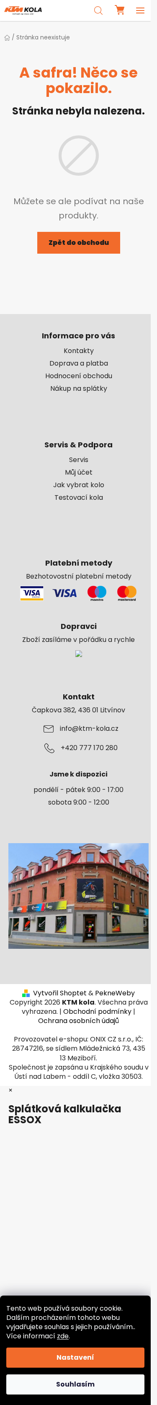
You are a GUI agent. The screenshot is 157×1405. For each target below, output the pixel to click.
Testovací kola (78, 497)
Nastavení (75, 1357)
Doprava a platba (78, 363)
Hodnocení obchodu (78, 376)
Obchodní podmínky (97, 1011)
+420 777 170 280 (89, 748)
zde (63, 1336)
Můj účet (79, 472)
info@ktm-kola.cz (89, 728)
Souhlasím (75, 1384)
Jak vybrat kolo (78, 485)
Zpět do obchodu (79, 242)
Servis (78, 460)
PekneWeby (115, 993)
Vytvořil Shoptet (60, 993)
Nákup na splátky (78, 388)
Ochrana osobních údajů (78, 1021)
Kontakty (79, 351)
